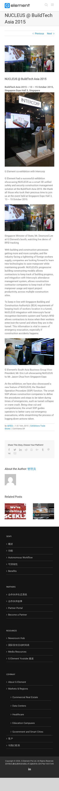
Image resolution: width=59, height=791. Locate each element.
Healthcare (18, 714)
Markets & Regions (18, 688)
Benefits (12, 571)
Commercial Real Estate (25, 697)
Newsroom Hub (16, 638)
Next (49, 33)
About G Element (17, 682)
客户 (10, 738)
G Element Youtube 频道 (21, 658)
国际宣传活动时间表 (18, 645)
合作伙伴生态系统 (17, 594)
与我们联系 (14, 745)
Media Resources (17, 651)
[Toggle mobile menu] (52, 4)
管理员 (10, 426)
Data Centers (19, 705)
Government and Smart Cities (27, 731)
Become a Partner (17, 614)
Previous (39, 33)
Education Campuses (23, 723)
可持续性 (13, 564)
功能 (10, 550)
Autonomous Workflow (20, 557)
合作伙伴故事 (15, 601)
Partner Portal (15, 608)
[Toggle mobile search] (46, 4)
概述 (10, 544)
